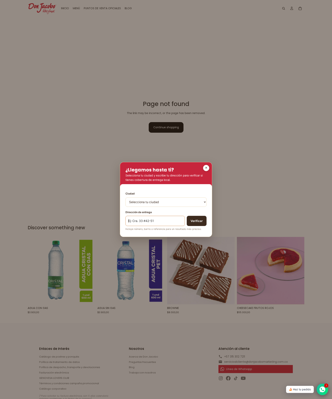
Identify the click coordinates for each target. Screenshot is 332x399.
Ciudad (130, 193)
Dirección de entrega (138, 212)
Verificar (197, 221)
